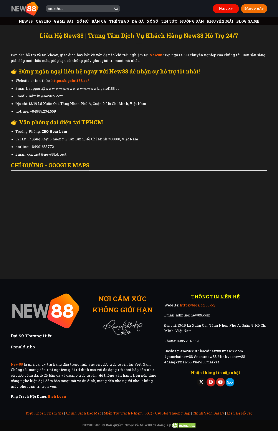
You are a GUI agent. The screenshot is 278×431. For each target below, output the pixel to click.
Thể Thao (119, 21)
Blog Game (247, 21)
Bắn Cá (99, 21)
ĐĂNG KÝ (226, 8)
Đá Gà (138, 21)
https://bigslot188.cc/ (197, 305)
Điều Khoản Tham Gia (44, 413)
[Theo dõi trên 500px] (230, 382)
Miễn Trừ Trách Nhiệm (123, 413)
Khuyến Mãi (220, 21)
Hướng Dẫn (192, 21)
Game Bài (63, 21)
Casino (43, 21)
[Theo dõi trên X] (201, 382)
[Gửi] (116, 8)
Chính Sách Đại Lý (208, 413)
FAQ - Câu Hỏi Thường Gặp (167, 413)
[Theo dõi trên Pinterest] (211, 382)
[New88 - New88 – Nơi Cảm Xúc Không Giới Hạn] (25, 9)
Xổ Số (152, 21)
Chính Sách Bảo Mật (83, 413)
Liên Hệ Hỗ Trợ (239, 413)
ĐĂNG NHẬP (254, 8)
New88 (26, 21)
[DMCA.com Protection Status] (184, 425)
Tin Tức (169, 21)
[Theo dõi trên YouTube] (220, 382)
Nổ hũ (82, 21)
